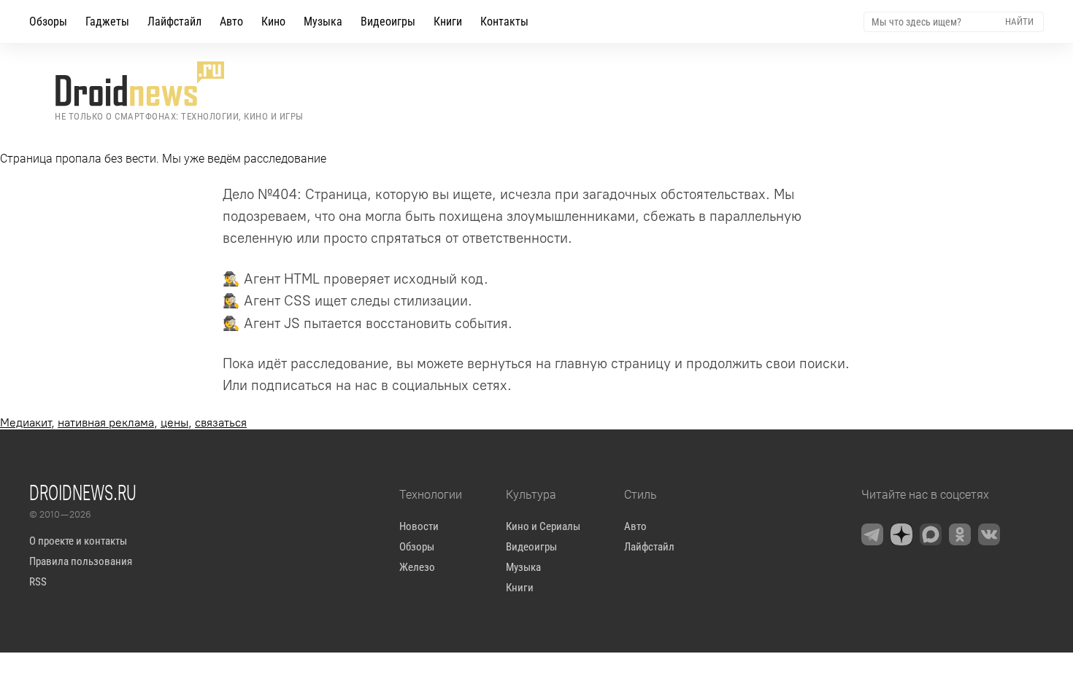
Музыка (323, 21)
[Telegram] (872, 534)
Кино (273, 21)
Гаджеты (107, 21)
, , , (123, 422)
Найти (1019, 21)
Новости (419, 526)
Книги (448, 21)
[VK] (989, 534)
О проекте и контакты (78, 541)
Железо (417, 567)
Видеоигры (388, 21)
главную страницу (613, 363)
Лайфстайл (174, 21)
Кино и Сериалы (543, 526)
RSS (38, 581)
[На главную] (179, 83)
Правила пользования (80, 561)
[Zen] (901, 534)
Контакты (504, 21)
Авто (231, 21)
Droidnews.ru (82, 492)
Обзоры (48, 21)
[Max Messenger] (931, 534)
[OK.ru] (960, 534)
